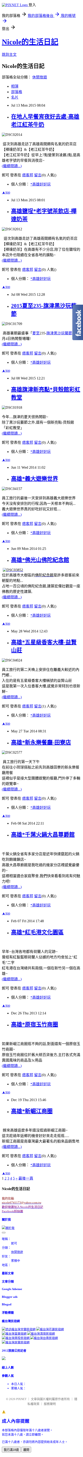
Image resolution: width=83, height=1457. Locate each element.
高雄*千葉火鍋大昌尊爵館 (43, 835)
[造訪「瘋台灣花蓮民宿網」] (50, 1329)
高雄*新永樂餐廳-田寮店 (41, 742)
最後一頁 (25, 1178)
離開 (26, 1450)
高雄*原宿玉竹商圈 (34, 1024)
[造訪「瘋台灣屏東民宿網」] (16, 1342)
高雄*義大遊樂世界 (34, 479)
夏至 (36, 333)
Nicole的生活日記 (30, 42)
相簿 (14, 86)
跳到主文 (9, 54)
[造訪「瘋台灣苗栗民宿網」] (14, 1333)
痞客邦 (27, 175)
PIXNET (21, 1399)
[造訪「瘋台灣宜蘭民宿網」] (19, 1329)
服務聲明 (50, 1404)
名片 (14, 97)
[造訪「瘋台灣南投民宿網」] (16, 1338)
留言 (38, 175)
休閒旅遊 (39, 77)
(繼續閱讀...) (12, 166)
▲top (6, 192)
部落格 (16, 92)
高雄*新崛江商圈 (32, 1111)
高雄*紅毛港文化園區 (37, 932)
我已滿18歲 (11, 1450)
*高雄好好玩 (40, 184)
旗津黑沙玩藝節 (59, 333)
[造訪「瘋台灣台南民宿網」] (44, 1338)
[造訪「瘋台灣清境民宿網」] (41, 1333)
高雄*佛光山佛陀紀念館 (40, 560)
